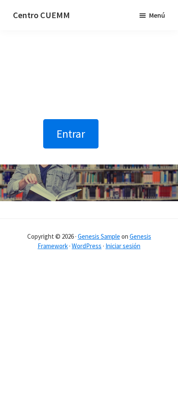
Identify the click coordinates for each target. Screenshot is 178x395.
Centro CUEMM (41, 14)
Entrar (71, 133)
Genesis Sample (99, 236)
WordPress (87, 246)
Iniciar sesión (122, 246)
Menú (157, 15)
